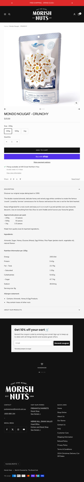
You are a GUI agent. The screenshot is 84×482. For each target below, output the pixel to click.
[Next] (79, 109)
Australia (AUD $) (11, 464)
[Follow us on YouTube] (24, 429)
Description (9, 189)
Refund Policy (62, 441)
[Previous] (5, 109)
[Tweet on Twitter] (17, 179)
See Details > (36, 414)
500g (17, 131)
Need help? (76, 179)
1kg (24, 131)
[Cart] (79, 14)
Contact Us (61, 425)
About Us (60, 416)
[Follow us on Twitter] (12, 429)
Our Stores (61, 420)
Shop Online (61, 412)
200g (8, 131)
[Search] (9, 14)
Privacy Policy (62, 445)
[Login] (74, 14)
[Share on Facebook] (10, 179)
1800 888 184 (9, 414)
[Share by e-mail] (20, 179)
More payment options (42, 162)
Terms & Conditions (64, 449)
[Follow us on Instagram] (18, 429)
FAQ (59, 429)
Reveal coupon (61, 343)
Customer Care (63, 433)
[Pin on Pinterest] (13, 179)
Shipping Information (65, 437)
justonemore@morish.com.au (15, 409)
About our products (13, 310)
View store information (14, 173)
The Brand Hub (33, 470)
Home (6, 26)
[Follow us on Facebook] (7, 429)
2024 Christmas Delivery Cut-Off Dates (68, 454)
